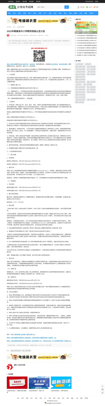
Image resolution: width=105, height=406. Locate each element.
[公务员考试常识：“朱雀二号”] (39, 383)
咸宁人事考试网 (91, 89)
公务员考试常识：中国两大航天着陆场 (16, 391)
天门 (45, 13)
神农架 (91, 13)
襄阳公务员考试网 (80, 94)
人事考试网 (88, 64)
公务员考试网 (13, 35)
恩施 (85, 13)
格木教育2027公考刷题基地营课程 (84, 32)
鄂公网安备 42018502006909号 (53, 403)
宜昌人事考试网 (91, 74)
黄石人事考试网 (88, 84)
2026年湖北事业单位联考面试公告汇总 (87, 43)
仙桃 (50, 13)
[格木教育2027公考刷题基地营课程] (86, 28)
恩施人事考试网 (91, 82)
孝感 (40, 13)
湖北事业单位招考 (80, 76)
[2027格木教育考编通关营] (39, 23)
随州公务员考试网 (80, 97)
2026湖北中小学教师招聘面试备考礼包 (87, 52)
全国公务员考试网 (80, 99)
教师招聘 (38, 1)
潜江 (65, 13)
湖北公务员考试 (23, 64)
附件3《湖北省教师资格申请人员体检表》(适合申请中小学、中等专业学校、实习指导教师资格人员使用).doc (39, 341)
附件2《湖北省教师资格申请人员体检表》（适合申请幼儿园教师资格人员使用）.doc (31, 337)
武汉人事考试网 (91, 69)
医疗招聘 (31, 1)
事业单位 (18, 1)
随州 (60, 13)
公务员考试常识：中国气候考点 (59, 390)
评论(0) (46, 35)
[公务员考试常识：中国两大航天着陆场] (17, 383)
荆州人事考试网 (91, 87)
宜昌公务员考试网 (80, 74)
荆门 (29, 13)
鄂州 (34, 13)
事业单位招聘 (63, 64)
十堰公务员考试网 (80, 71)
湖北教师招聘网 (20, 27)
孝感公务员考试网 (80, 92)
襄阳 (75, 13)
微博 (97, 7)
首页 (9, 13)
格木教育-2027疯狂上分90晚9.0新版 (86, 55)
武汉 (14, 13)
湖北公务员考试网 (15, 350)
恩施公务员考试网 (80, 79)
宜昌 (70, 13)
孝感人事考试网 (91, 92)
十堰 (80, 13)
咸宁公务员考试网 (80, 89)
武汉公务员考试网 (80, 69)
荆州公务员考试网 (80, 87)
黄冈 (24, 13)
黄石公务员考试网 (80, 82)
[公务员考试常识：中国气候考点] (61, 383)
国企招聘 (25, 1)
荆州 (19, 13)
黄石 (55, 13)
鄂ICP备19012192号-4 (52, 400)
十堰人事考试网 (91, 71)
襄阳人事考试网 (80, 102)
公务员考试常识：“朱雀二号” (36, 390)
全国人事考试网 (91, 99)
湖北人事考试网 (11, 64)
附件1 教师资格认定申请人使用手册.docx (23, 334)
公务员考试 (10, 1)
